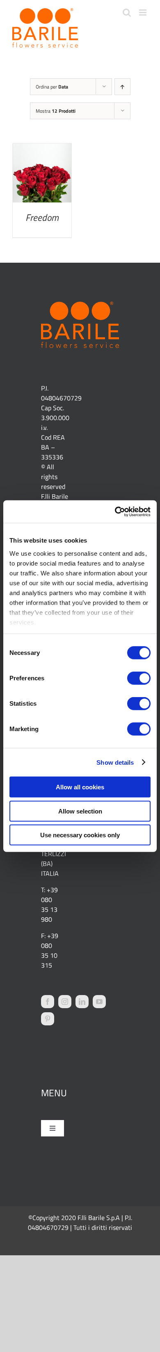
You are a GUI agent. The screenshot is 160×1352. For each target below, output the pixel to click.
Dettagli (42, 175)
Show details (115, 762)
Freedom (42, 217)
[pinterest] (47, 1018)
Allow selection (80, 810)
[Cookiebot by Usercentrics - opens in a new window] (115, 511)
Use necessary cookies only (80, 835)
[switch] (139, 678)
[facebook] (47, 1001)
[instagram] (64, 1001)
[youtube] (99, 1001)
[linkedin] (82, 1001)
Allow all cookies (80, 787)
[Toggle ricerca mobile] (127, 12)
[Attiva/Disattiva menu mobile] (143, 12)
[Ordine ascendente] (122, 86)
